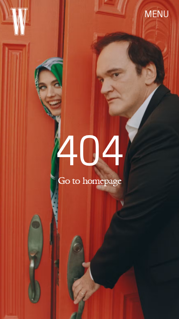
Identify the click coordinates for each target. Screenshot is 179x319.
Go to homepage (90, 180)
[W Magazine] (19, 21)
